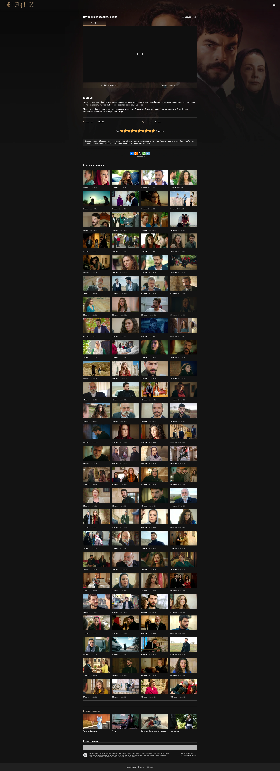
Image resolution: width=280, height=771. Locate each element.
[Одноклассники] (136, 153)
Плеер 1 (94, 23)
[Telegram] (148, 153)
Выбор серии (191, 17)
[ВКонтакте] (132, 153)
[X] (140, 153)
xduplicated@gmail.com (188, 755)
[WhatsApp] (144, 153)
